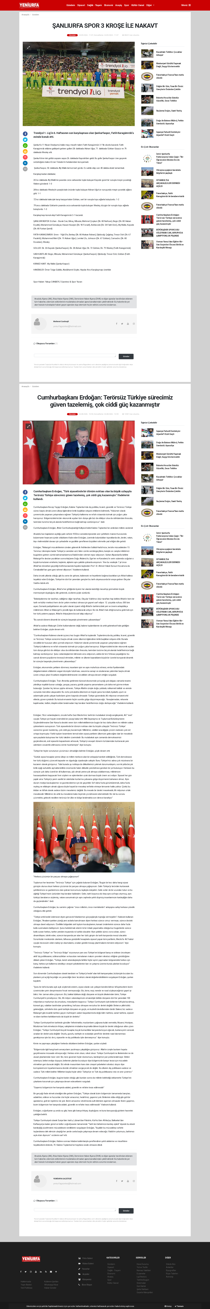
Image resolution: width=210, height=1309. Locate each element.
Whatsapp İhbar (51, 1285)
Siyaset (81, 5)
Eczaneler (141, 1273)
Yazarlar (86, 1269)
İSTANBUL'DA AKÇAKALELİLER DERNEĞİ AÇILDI (168, 183)
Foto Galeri (87, 1258)
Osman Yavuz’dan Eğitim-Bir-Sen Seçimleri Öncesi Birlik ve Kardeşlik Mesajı (170, 244)
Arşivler (85, 1274)
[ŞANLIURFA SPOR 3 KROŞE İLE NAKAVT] (79, 83)
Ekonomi (108, 5)
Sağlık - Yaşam (94, 5)
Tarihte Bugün (143, 1280)
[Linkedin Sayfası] (42, 1272)
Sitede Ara (170, 1264)
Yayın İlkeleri (26, 1285)
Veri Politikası (26, 1288)
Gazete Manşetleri (145, 1292)
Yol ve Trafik (142, 1267)
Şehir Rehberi (142, 1289)
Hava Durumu (143, 1264)
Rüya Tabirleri (172, 1273)
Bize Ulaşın (86, 1285)
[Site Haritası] (52, 1272)
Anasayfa (26, 15)
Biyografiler (171, 1270)
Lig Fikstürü (142, 1277)
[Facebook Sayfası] (22, 1272)
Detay (169, 1306)
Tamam (180, 1306)
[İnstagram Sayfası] (32, 1272)
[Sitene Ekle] (57, 1272)
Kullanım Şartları (51, 1281)
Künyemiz (86, 1279)
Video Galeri (88, 1263)
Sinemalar (141, 1283)
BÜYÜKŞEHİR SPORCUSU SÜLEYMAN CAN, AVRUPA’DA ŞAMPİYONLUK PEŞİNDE (169, 233)
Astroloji (169, 1277)
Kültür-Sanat (137, 5)
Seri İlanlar (141, 1286)
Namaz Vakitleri (144, 1270)
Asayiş (118, 5)
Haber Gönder (50, 1288)
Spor (126, 5)
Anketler (169, 1267)
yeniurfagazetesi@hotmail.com (67, 326)
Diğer (149, 5)
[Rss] (47, 1272)
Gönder (126, 356)
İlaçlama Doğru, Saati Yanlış (169, 111)
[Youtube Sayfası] (37, 1272)
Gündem (70, 5)
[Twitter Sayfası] (27, 1272)
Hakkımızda (26, 1281)
